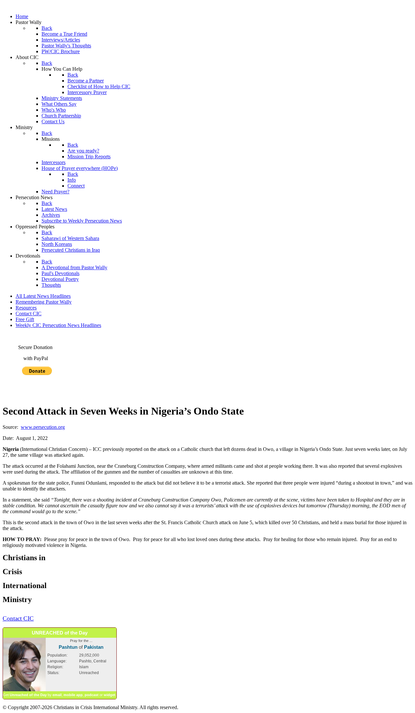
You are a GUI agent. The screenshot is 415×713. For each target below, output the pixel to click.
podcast (92, 695)
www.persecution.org (43, 427)
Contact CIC (29, 313)
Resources (26, 307)
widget (109, 695)
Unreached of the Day (28, 695)
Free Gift (25, 319)
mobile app (73, 695)
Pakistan (93, 647)
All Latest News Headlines (43, 296)
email (57, 695)
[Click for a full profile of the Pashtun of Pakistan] (24, 690)
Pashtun (68, 647)
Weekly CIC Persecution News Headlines (58, 325)
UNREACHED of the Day (60, 632)
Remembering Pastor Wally (44, 302)
